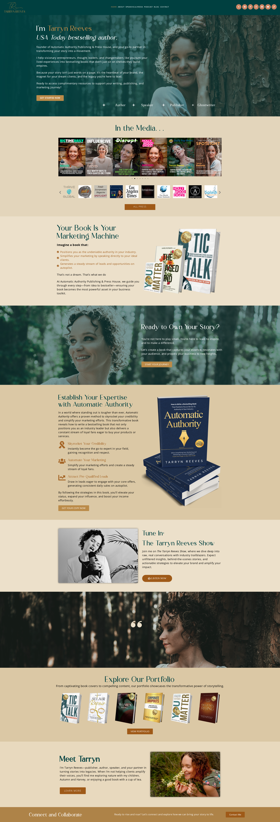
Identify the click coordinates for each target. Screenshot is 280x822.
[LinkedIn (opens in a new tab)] (262, 7)
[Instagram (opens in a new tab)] (256, 7)
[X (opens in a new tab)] (238, 7)
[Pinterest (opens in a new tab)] (250, 7)
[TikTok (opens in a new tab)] (274, 7)
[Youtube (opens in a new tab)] (268, 7)
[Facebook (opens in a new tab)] (244, 7)
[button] (61, 157)
